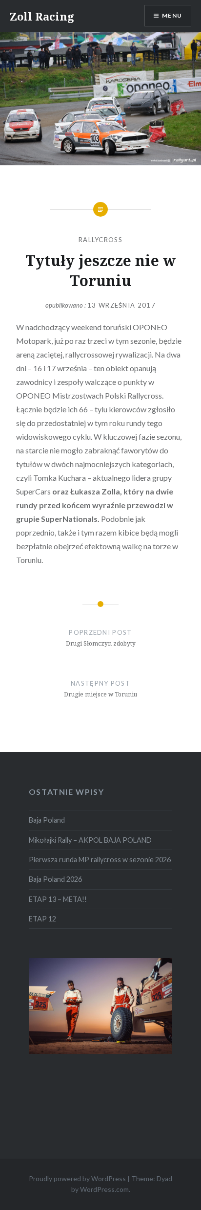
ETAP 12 (42, 919)
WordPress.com (104, 1189)
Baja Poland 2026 (55, 879)
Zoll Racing (42, 16)
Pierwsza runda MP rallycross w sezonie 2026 (100, 859)
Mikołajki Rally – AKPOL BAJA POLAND (90, 840)
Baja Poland (47, 820)
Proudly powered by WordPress (77, 1178)
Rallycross (100, 240)
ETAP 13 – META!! (58, 899)
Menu (172, 15)
